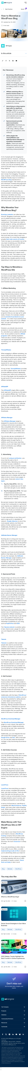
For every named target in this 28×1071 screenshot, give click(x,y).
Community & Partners (7, 1018)
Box (14, 737)
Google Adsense (12, 521)
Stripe (3, 807)
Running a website (7, 214)
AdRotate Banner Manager (9, 535)
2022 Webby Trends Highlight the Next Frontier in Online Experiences (13, 957)
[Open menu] (25, 2)
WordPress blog (6, 179)
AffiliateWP (4, 386)
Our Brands (4, 1026)
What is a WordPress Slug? (10, 897)
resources (17, 841)
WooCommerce (16, 805)
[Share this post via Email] (16, 60)
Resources (4, 1022)
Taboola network (9, 627)
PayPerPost (10, 623)
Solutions (3, 1014)
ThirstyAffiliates (6, 350)
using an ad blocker (15, 458)
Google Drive (5, 737)
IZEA (18, 623)
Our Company (4, 1007)
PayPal (24, 805)
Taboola (3, 639)
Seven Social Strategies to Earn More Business (13, 924)
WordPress (18, 869)
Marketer (10, 869)
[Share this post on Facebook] (6, 60)
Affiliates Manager (6, 417)
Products (3, 1011)
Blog (3, 869)
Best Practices (8, 9)
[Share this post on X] (9, 60)
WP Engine (9, 46)
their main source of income (15, 239)
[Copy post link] (2, 60)
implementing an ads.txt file (10, 851)
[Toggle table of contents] (26, 53)
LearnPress (4, 785)
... (1, 9)
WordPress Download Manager (10, 719)
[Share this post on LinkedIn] (12, 60)
